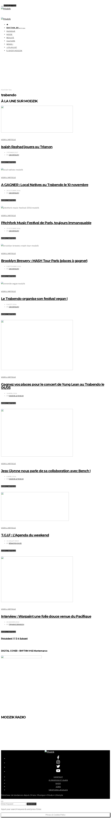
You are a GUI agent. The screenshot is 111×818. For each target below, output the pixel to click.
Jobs (58, 787)
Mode (9, 34)
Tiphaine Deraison (16, 624)
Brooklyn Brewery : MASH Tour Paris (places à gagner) (44, 261)
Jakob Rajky (14, 155)
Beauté (10, 38)
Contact (58, 777)
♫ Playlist (11, 47)
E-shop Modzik (14, 51)
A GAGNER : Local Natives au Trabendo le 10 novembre (44, 185)
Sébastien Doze (15, 543)
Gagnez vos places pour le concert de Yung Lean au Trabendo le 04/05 (52, 386)
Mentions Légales (58, 790)
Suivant (23, 638)
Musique (10, 31)
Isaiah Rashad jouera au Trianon (26, 147)
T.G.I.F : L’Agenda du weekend (25, 535)
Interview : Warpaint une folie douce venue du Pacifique (46, 616)
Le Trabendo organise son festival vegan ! (34, 299)
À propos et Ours (58, 780)
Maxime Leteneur (16, 396)
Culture (10, 41)
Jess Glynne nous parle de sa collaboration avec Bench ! (45, 471)
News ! (9, 44)
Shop (58, 783)
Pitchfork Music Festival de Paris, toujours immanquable (46, 223)
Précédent (6, 638)
